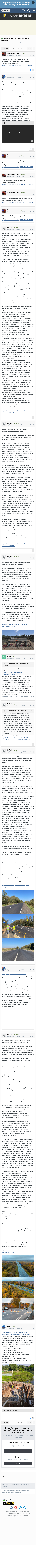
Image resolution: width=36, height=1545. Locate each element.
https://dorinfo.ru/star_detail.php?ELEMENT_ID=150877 (17, 220)
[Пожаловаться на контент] (30, 55)
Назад (6, 48)
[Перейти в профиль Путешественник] (4, 54)
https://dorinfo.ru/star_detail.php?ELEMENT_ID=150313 (17, 184)
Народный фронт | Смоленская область (14, 974)
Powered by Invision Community (18, 1517)
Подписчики (16, 1471)
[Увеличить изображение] (18, 902)
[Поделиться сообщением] (33, 55)
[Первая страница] (2, 48)
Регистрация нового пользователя (18, 1451)
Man (8, 76)
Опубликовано (16, 55)
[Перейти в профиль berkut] (4, 657)
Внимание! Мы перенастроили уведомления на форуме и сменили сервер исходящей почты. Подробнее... (16, 4)
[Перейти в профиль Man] (4, 77)
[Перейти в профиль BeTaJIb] (4, 228)
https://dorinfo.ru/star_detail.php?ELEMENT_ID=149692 (17, 65)
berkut (9, 656)
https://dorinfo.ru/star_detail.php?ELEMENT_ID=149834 (17, 167)
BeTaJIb (9, 227)
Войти (18, 1463)
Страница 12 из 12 (18, 48)
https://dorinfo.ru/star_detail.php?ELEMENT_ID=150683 (17, 202)
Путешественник (10, 43)
